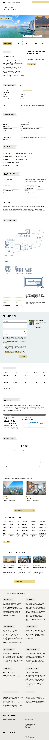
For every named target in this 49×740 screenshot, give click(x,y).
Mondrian (14, 633)
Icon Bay (8, 605)
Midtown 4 (10, 672)
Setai (6, 634)
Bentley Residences (7, 695)
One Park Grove (29, 672)
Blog (26, 723)
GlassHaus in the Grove (34, 679)
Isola (37, 634)
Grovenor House (32, 680)
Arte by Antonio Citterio (30, 695)
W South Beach (10, 635)
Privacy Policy (5, 342)
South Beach (8, 626)
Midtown (7, 668)
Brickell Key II (31, 633)
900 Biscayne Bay (37, 653)
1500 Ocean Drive (12, 634)
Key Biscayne (8, 649)
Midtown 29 (11, 676)
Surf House (37, 699)
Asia (31, 630)
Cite (3, 603)
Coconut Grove (32, 668)
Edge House (12, 613)
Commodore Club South (10, 657)
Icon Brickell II (34, 605)
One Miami (22, 92)
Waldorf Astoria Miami (36, 656)
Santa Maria (31, 607)
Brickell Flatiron (32, 615)
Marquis (33, 654)
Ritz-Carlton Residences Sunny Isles (13, 703)
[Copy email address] (41, 327)
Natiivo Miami (32, 657)
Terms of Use (22, 341)
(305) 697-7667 (39, 325)
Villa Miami (13, 615)
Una (37, 611)
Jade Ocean (16, 697)
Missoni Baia (17, 611)
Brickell (29, 599)
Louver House (9, 638)
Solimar (38, 698)
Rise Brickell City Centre (36, 609)
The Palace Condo (36, 608)
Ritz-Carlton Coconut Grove (35, 682)
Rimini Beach (32, 698)
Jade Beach (10, 697)
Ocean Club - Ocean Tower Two (11, 660)
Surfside (29, 691)
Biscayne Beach (10, 607)
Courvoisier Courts (32, 634)
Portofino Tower (9, 631)
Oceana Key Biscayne (7, 653)
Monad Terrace (16, 638)
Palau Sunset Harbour (11, 637)
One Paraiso (15, 608)
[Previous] (2, 26)
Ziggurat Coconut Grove (34, 684)
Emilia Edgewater (10, 611)
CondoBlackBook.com (6, 206)
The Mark (30, 603)
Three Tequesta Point (37, 630)
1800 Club (7, 603)
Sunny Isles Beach (10, 691)
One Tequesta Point (36, 631)
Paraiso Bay (8, 608)
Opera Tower (13, 603)
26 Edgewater (10, 609)
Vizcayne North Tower (33, 662)
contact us (40, 408)
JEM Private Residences (36, 661)
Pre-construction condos (30, 720)
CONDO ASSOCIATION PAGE (30, 724)
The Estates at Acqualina (12, 699)
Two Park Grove (35, 672)
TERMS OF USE (28, 725)
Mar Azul (9, 658)
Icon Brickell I (36, 617)
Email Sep (38, 327)
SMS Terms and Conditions (17, 352)
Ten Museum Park (29, 653)
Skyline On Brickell (39, 607)
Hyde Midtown (16, 672)
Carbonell (27, 630)
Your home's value (29, 719)
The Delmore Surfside (37, 702)
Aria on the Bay (14, 605)
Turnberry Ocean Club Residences (15, 706)
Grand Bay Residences (11, 654)
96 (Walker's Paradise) (25, 103)
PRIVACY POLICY (28, 727)
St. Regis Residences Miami (35, 619)
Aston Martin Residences (35, 658)
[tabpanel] (24, 380)
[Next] (47, 26)
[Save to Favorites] (21, 493)
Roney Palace (9, 641)
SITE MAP (27, 726)
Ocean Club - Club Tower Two (12, 656)
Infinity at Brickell (36, 603)
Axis (26, 603)
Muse (8, 698)
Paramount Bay (9, 604)
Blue (7, 613)
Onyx (9, 615)
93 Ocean (31, 703)
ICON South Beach (9, 639)
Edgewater (7, 599)
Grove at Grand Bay (37, 674)
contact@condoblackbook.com (8, 727)
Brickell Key (31, 626)
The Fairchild (35, 676)
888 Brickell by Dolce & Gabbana (36, 613)
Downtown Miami (28, 90)
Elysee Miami (17, 609)
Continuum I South (6, 630)
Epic (29, 654)
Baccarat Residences (33, 616)
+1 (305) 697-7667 (6, 725)
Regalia (8, 702)
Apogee (9, 633)
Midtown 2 (5, 672)
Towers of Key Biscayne (14, 661)
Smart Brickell (32, 611)
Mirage (32, 697)
